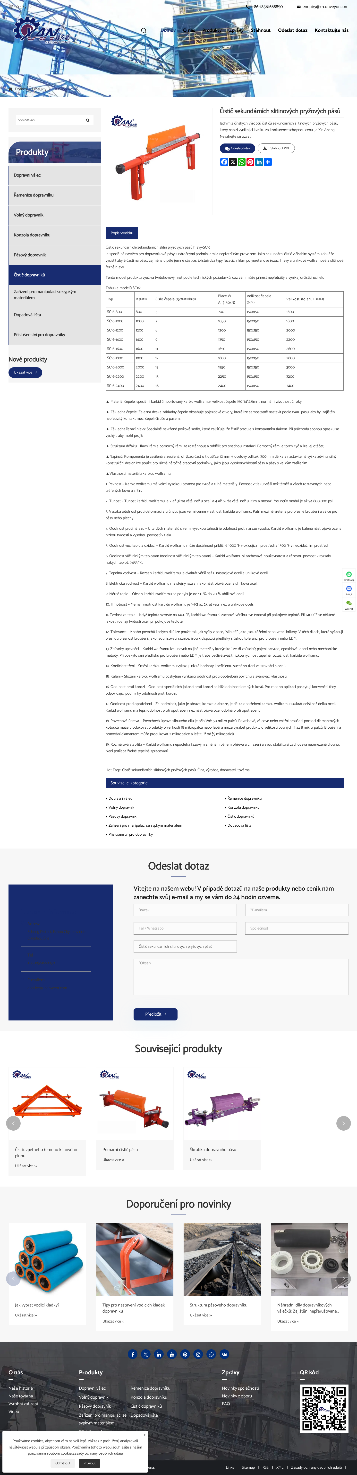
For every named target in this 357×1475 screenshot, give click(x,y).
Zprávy (236, 31)
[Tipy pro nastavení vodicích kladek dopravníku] (134, 1259)
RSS (266, 1467)
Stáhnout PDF (280, 148)
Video (13, 1411)
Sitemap (248, 1467)
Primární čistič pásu (120, 1150)
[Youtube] (172, 1354)
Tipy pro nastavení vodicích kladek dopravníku (133, 1308)
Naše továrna (20, 1396)
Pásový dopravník (30, 255)
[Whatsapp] (211, 1354)
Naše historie (20, 1388)
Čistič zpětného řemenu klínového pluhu (46, 1153)
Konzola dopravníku (32, 235)
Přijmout (89, 1463)
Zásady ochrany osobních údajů (316, 1467)
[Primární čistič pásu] (134, 1103)
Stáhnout (261, 31)
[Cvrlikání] (146, 1354)
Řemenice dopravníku (34, 195)
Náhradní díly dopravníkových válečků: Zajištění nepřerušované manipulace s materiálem (307, 1308)
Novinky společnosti (240, 1388)
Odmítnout (62, 1463)
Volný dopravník (28, 215)
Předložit (155, 1014)
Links (230, 1467)
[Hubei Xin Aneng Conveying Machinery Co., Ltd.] (41, 30)
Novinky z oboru (237, 1396)
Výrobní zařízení (23, 1404)
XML (279, 1467)
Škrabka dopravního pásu (213, 1150)
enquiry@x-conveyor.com (325, 6)
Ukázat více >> (26, 1166)
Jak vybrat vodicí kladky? (37, 1305)
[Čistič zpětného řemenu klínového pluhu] (47, 1103)
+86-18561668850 (267, 6)
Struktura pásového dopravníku (218, 1305)
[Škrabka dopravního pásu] (222, 1103)
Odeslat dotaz (292, 31)
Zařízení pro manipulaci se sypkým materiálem (45, 295)
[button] (13, 1123)
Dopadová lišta (27, 315)
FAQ (226, 1404)
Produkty (212, 31)
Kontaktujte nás (331, 31)
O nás (189, 31)
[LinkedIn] (159, 1354)
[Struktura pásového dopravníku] (222, 1259)
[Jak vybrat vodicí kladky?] (47, 1259)
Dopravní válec (27, 175)
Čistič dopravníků (64, 89)
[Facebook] (132, 1354)
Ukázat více (23, 372)
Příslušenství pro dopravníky (39, 335)
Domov (168, 31)
